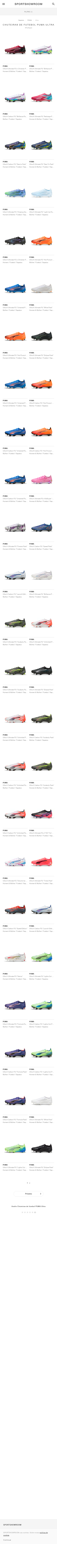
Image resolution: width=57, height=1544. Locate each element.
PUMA (30, 20)
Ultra (37, 20)
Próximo (28, 1194)
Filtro (28, 12)
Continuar (7, 1540)
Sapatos (21, 20)
